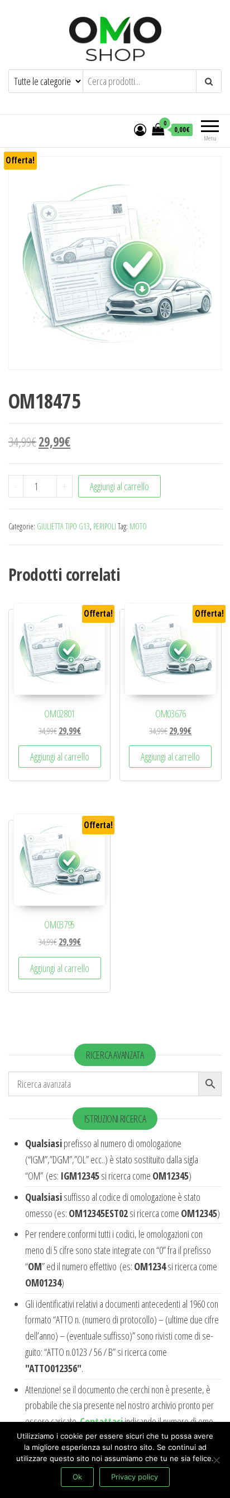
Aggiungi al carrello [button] (59, 756)
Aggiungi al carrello (119, 486)
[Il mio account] (140, 129)
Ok (77, 1476)
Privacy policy (134, 1476)
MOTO (138, 526)
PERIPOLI (104, 526)
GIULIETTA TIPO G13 (63, 526)
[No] (216, 1460)
